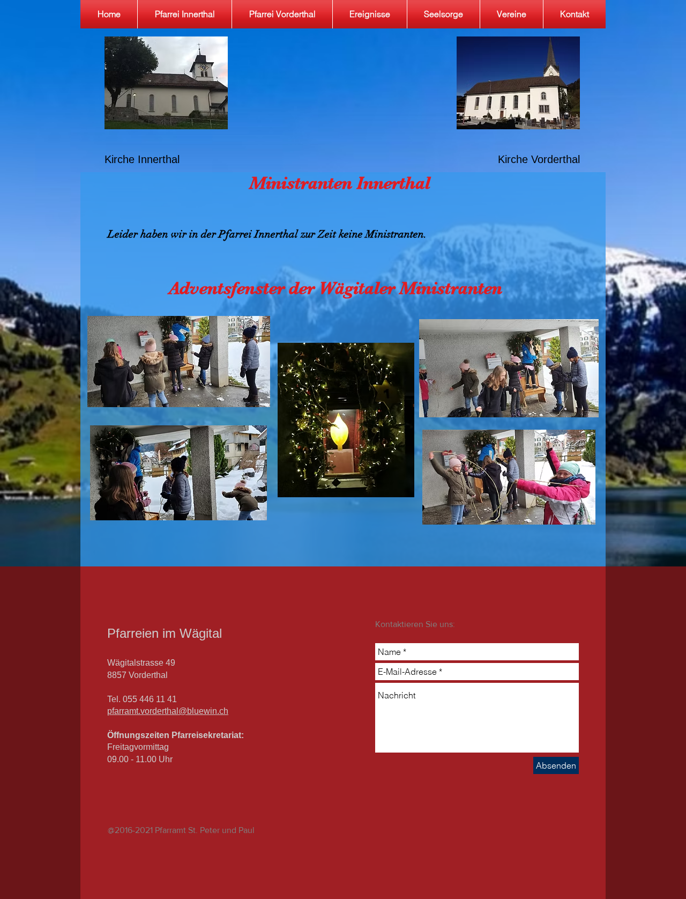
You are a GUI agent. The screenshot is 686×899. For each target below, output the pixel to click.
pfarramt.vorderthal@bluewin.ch (167, 711)
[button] (443, 14)
